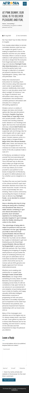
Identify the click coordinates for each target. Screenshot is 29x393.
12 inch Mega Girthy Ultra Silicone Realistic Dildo (13, 141)
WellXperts (14, 390)
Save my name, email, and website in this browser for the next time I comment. (14, 374)
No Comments (22, 35)
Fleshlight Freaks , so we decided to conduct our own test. (13, 198)
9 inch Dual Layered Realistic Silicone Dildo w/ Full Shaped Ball (13, 234)
